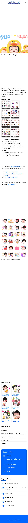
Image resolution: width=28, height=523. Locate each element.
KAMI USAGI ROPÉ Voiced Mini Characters (13, 434)
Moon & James (9, 497)
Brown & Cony (8, 493)
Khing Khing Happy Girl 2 (11, 177)
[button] (25, 3)
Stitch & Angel (8, 501)
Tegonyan (4, 443)
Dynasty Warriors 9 (7, 437)
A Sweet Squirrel (6, 440)
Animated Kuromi (9, 505)
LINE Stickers (11, 184)
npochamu (4, 430)
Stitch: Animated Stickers (11, 483)
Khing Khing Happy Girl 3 (11, 172)
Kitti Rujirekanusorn (15, 166)
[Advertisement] (14, 19)
